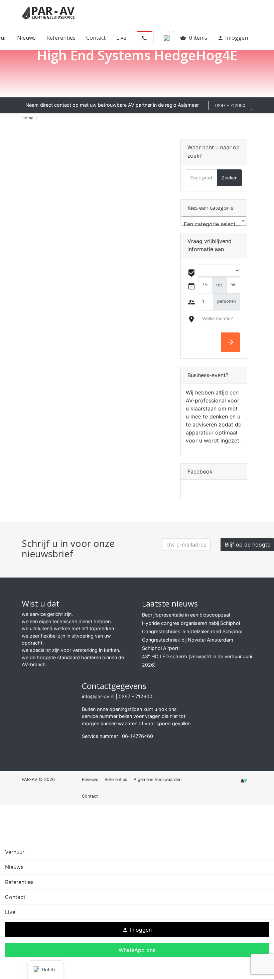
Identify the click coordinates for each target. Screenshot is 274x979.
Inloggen (233, 37)
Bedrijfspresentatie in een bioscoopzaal (186, 615)
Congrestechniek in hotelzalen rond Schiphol (192, 631)
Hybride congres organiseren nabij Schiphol (191, 623)
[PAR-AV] (48, 12)
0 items (193, 37)
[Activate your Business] (244, 782)
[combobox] (214, 221)
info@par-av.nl (98, 696)
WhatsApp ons (137, 950)
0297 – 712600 (135, 696)
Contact (96, 37)
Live (121, 37)
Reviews (90, 779)
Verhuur (14, 852)
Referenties (61, 37)
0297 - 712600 (230, 105)
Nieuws (26, 37)
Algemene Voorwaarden (157, 779)
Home (27, 118)
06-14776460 (137, 736)
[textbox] (214, 224)
